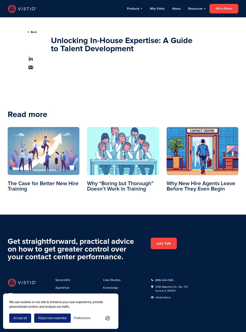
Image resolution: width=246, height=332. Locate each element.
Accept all (20, 318)
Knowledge (110, 287)
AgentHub (62, 287)
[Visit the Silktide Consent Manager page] (107, 318)
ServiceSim (62, 280)
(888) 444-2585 (164, 280)
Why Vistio (157, 9)
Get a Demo (224, 8)
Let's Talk (163, 243)
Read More (43, 159)
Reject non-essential (52, 318)
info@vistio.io (163, 297)
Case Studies (112, 280)
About (176, 9)
